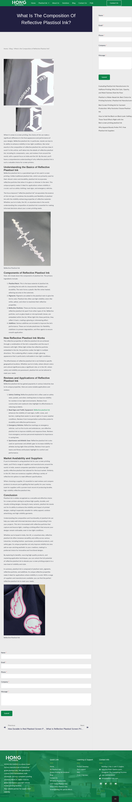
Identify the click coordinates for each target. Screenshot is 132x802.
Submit (6, 713)
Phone (4, 672)
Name (3, 652)
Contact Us (82, 3)
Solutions (65, 3)
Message (5, 692)
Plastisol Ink (43, 3)
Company (5, 682)
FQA (91, 3)
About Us (55, 3)
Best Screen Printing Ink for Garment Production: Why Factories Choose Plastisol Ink (114, 108)
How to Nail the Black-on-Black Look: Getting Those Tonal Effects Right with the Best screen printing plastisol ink (115, 119)
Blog (73, 3)
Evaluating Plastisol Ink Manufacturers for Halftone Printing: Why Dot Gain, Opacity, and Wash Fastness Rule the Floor (114, 89)
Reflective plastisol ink (42, 410)
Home (33, 3)
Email (3, 662)
